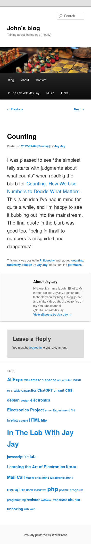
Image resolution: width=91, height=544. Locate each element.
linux (71, 466)
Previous (15, 109)
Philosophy (47, 260)
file (73, 410)
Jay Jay (59, 146)
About (25, 80)
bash (77, 380)
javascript (15, 456)
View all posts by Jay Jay (52, 314)
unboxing (15, 508)
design (25, 400)
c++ (10, 390)
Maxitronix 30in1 (61, 478)
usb (26, 509)
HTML (34, 420)
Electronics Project (25, 410)
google (23, 420)
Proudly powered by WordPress (45, 535)
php (52, 489)
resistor (33, 499)
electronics (40, 400)
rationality (14, 264)
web (32, 509)
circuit (59, 390)
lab (32, 456)
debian (13, 400)
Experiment (61, 410)
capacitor (28, 390)
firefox (12, 420)
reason (27, 264)
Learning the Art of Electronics (36, 466)
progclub (76, 490)
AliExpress (18, 379)
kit (27, 456)
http (44, 420)
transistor (60, 499)
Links (64, 93)
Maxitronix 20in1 (37, 477)
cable (17, 391)
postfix (64, 490)
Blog (11, 80)
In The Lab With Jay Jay (23, 93)
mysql (13, 489)
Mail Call (16, 477)
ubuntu (74, 499)
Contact (41, 80)
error (48, 410)
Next (79, 109)
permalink (75, 264)
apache (50, 380)
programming (16, 500)
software (46, 500)
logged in (35, 347)
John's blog (23, 28)
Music (50, 93)
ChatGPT (45, 390)
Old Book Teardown (33, 490)
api (59, 380)
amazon (37, 379)
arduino (67, 380)
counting (77, 260)
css (69, 390)
